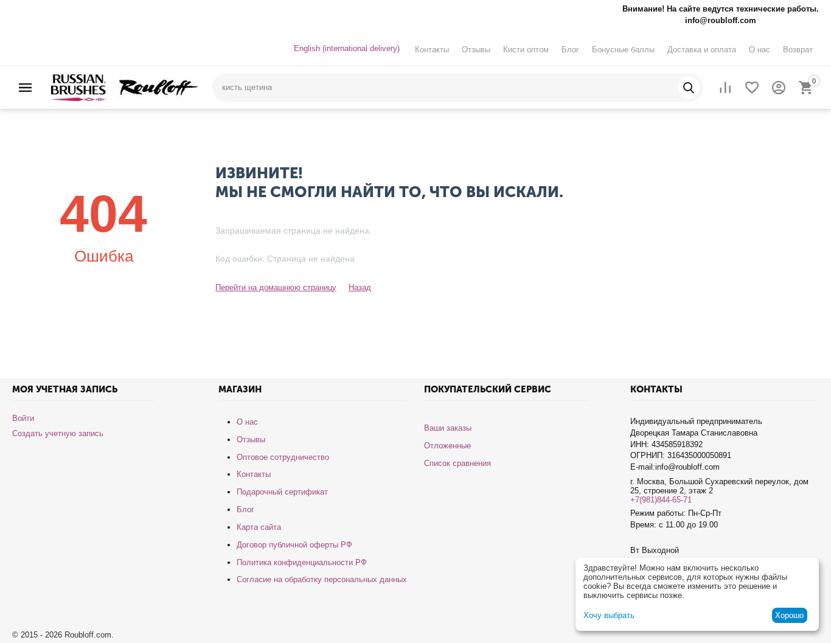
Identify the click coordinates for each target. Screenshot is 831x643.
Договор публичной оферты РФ (294, 544)
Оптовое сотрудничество (283, 457)
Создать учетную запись (57, 433)
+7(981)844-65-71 (661, 499)
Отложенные (447, 445)
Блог (570, 49)
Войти (23, 418)
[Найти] (689, 88)
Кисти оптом (526, 49)
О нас (759, 49)
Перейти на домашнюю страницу (275, 287)
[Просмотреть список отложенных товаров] (752, 87)
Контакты (432, 49)
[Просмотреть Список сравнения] (725, 87)
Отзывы (476, 49)
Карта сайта (259, 527)
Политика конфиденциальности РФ (302, 562)
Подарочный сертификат (282, 491)
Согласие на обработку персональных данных (322, 579)
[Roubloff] (124, 86)
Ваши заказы (447, 428)
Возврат (798, 49)
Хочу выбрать (609, 615)
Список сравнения (457, 463)
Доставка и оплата (701, 49)
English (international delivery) (347, 48)
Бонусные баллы (623, 49)
